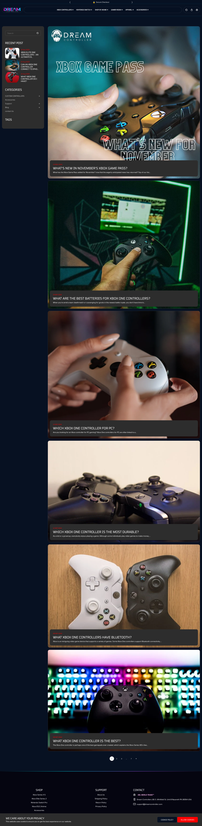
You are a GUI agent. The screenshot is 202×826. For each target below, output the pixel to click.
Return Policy (101, 802)
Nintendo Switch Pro (39, 802)
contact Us (9, 111)
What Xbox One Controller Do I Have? (29, 78)
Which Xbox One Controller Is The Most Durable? (96, 532)
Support (8, 104)
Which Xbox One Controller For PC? (83, 428)
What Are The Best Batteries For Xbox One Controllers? (101, 298)
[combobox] (23, 33)
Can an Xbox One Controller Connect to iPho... (30, 66)
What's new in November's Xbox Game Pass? (90, 168)
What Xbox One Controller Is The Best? (87, 741)
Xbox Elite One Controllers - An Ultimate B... (29, 54)
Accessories (10, 100)
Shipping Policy (101, 799)
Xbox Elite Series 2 (39, 799)
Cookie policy (167, 820)
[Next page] (136, 759)
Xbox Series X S (39, 795)
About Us (101, 795)
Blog (7, 107)
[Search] (37, 33)
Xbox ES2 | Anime (39, 806)
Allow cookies (187, 820)
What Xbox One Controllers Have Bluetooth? (92, 637)
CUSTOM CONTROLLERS (14, 96)
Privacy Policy (101, 806)
